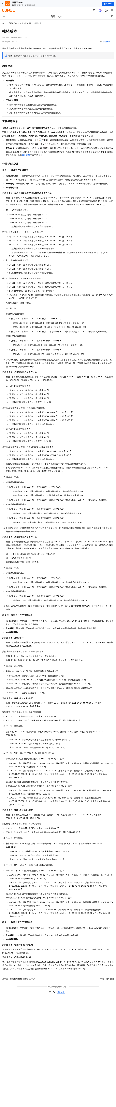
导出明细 (26, 155)
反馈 (62, 992)
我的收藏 (106, 41)
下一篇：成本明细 (106, 978)
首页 (4, 23)
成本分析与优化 (26, 23)
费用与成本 (12, 23)
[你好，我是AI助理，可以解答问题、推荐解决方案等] (100, 10)
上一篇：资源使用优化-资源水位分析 (18, 978)
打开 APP (107, 3)
